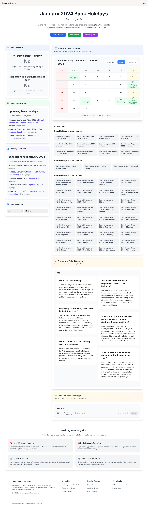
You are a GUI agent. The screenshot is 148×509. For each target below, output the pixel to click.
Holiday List (74, 35)
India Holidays (92, 491)
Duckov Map (116, 488)
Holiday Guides (67, 491)
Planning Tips (90, 35)
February (131, 62)
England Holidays (93, 485)
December (111, 62)
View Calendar (58, 35)
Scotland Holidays (93, 488)
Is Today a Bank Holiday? (70, 485)
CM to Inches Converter (120, 485)
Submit (134, 413)
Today (121, 62)
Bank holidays (9, 3)
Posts (144, 3)
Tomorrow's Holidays (69, 488)
